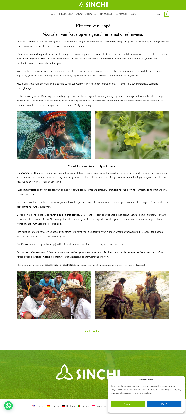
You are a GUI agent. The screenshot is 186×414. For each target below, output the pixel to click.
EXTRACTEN (90, 14)
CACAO (79, 14)
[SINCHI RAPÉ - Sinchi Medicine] (93, 4)
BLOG (133, 14)
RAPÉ (52, 14)
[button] (159, 14)
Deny (164, 404)
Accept (128, 404)
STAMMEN (121, 14)
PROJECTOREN (66, 14)
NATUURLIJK (106, 14)
